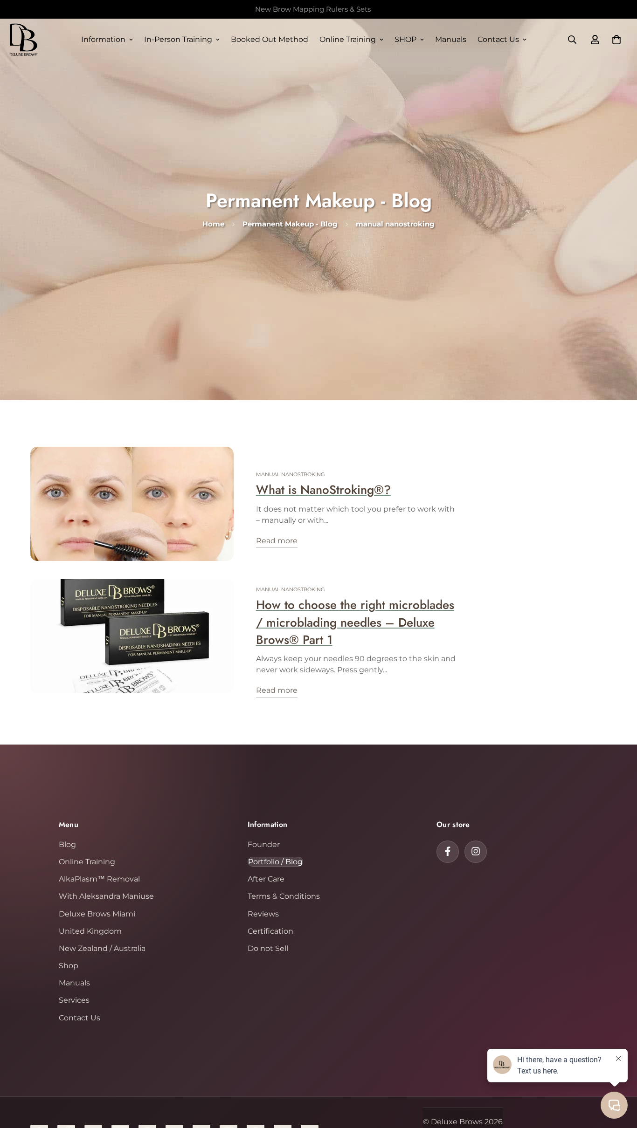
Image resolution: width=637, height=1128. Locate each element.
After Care (266, 878)
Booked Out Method (269, 39)
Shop (68, 965)
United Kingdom (90, 930)
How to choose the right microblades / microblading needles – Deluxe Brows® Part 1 (355, 622)
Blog (67, 844)
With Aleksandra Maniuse (106, 896)
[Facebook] (447, 851)
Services (74, 1000)
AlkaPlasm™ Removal (99, 878)
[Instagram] (475, 851)
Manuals (450, 39)
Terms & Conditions (284, 896)
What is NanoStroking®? (323, 490)
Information (103, 39)
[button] (616, 39)
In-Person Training (178, 39)
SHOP (405, 39)
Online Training (347, 39)
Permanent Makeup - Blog (290, 223)
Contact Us (498, 39)
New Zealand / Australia (102, 947)
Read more (277, 540)
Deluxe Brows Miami (97, 913)
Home (213, 223)
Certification (270, 930)
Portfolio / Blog (275, 861)
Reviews (263, 913)
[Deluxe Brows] (23, 40)
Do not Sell (268, 947)
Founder (264, 844)
